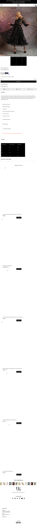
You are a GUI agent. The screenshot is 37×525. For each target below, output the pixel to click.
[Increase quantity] (35, 79)
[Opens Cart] (35, 5)
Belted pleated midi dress (7, 265)
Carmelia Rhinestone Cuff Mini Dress (10, 419)
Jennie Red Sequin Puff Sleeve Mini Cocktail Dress (12, 214)
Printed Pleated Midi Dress (8, 471)
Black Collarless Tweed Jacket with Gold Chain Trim (12, 368)
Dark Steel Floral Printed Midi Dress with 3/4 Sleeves (13, 317)
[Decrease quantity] (2, 79)
